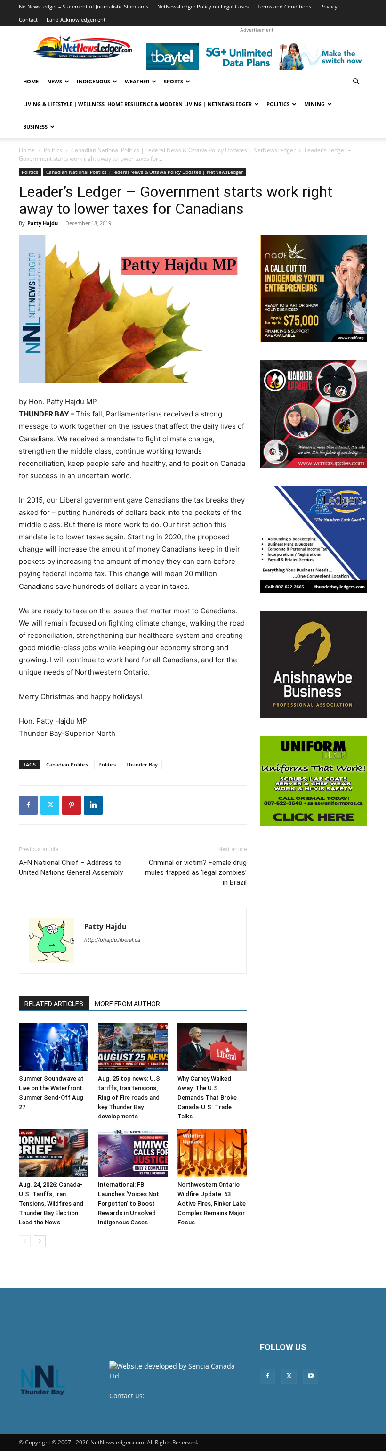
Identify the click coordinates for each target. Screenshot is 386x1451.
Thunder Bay (142, 764)
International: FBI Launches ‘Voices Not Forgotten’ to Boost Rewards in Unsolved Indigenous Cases (128, 1203)
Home (31, 81)
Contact (28, 19)
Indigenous (93, 81)
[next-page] (40, 1241)
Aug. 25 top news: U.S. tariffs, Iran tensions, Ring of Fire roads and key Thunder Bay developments (130, 1097)
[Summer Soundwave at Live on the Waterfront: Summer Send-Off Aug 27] (53, 1047)
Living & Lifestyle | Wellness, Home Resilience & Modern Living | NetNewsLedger (137, 103)
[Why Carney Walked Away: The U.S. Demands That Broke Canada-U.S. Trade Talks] (212, 1047)
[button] (356, 81)
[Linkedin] (93, 805)
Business (35, 126)
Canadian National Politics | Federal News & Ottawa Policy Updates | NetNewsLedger (183, 150)
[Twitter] (49, 805)
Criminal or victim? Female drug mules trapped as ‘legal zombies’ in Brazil (196, 872)
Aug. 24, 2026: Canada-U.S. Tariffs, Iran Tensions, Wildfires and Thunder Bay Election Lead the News (51, 1203)
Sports (173, 81)
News (54, 81)
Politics (278, 103)
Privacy (329, 6)
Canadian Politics (67, 764)
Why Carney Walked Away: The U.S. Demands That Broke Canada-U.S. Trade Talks (207, 1097)
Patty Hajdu (42, 223)
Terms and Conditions (284, 6)
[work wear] (313, 414)
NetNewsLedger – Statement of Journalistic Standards (83, 6)
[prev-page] (25, 1241)
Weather (137, 81)
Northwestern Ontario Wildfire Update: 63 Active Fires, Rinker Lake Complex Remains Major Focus (211, 1203)
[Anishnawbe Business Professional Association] (313, 664)
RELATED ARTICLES (53, 1004)
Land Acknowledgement (76, 19)
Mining (314, 103)
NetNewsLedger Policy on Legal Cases (203, 6)
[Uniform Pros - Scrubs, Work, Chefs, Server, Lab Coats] (313, 781)
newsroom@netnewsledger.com (159, 1405)
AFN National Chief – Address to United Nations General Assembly (71, 867)
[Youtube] (310, 1376)
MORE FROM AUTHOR (127, 1004)
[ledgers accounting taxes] (313, 539)
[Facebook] (28, 805)
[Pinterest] (71, 805)
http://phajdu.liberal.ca (112, 940)
